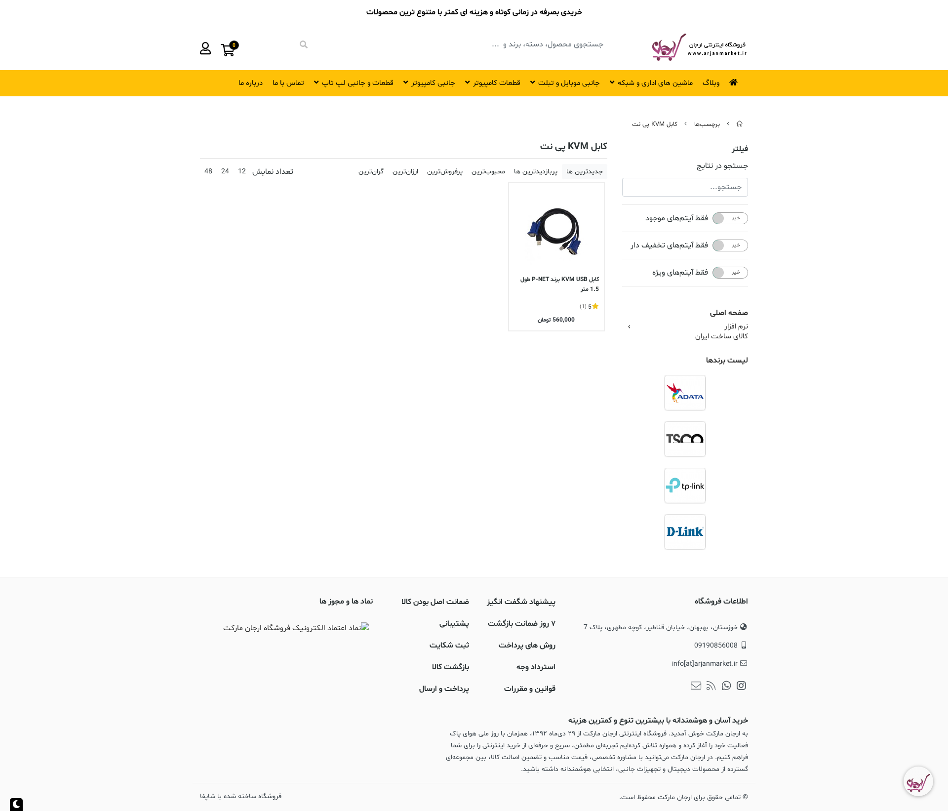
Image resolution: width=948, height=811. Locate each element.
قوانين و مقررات (529, 689)
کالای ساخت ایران (721, 337)
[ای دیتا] (685, 392)
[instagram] (741, 687)
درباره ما (250, 83)
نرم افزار (736, 327)
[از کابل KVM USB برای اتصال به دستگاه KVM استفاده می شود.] (556, 230)
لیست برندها (727, 360)
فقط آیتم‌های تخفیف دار (669, 245)
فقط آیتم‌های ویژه (680, 272)
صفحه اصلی (729, 313)
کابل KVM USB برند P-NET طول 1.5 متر (559, 284)
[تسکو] (685, 439)
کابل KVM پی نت (654, 124)
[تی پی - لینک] (685, 485)
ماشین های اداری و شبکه (655, 83)
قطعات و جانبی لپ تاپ (358, 83)
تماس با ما (288, 83)
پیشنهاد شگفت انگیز (521, 602)
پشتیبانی (454, 623)
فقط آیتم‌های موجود (676, 218)
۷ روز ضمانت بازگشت (521, 623)
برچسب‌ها (707, 124)
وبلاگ (711, 83)
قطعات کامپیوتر (496, 83)
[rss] (711, 687)
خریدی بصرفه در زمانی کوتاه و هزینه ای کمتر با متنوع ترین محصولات (474, 12)
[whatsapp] (726, 687)
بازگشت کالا (450, 667)
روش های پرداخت (527, 645)
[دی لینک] (685, 532)
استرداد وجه (535, 667)
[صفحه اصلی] (739, 124)
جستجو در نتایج (722, 166)
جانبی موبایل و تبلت (569, 83)
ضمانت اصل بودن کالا (435, 602)
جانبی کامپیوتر (433, 83)
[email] (696, 687)
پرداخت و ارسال (444, 689)
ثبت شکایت (449, 645)
